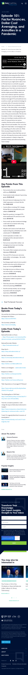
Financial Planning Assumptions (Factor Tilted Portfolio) (17, 470)
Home (2, 46)
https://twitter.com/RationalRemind (11, 364)
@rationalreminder (20, 368)
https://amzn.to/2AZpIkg (8, 325)
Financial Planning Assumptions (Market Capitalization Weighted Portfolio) (17, 477)
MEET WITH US (6, 642)
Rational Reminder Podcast (14, 46)
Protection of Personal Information (19, 664)
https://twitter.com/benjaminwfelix (11, 374)
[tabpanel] (12, 580)
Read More (4, 593)
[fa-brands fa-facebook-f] (10, 660)
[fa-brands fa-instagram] (16, 660)
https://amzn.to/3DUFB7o (8, 318)
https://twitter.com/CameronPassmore (12, 380)
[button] (26, 3)
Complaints (3, 666)
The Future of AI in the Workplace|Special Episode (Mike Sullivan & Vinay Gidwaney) (17, 484)
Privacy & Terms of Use (6, 664)
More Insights (6, 489)
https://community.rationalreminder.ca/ (12, 357)
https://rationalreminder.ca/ (11, 345)
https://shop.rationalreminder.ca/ (10, 351)
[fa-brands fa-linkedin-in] (13, 660)
